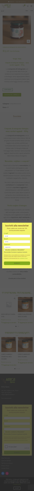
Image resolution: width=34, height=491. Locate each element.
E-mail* (6, 233)
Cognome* (7, 244)
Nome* (6, 239)
